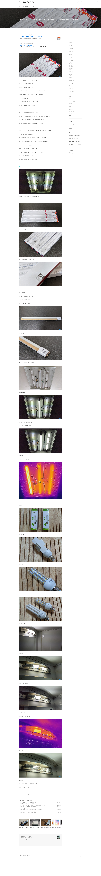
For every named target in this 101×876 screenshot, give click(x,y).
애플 (74, 143)
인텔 (69, 133)
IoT (70, 77)
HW (70, 45)
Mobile (71, 51)
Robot (71, 78)
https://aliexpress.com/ (25, 34)
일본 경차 (70, 135)
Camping (71, 91)
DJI (69, 137)
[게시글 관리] (24, 794)
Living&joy (72, 101)
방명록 (32, 6)
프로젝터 (75, 141)
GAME (71, 48)
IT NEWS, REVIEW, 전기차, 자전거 (27, 837)
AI (70, 81)
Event (71, 66)
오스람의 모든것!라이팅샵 (26, 45)
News (71, 42)
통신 (70, 99)
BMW (70, 94)
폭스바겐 (73, 138)
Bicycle (71, 92)
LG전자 (75, 144)
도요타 (75, 140)
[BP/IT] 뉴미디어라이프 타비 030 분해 (27, 803)
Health (71, 71)
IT (20, 800)
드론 (77, 146)
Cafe (70, 105)
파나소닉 (78, 137)
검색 (78, 2)
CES (70, 65)
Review (23, 800)
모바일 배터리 (71, 144)
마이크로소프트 (77, 133)
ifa (70, 63)
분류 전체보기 (72, 33)
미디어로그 (25, 6)
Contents (71, 111)
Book (70, 109)
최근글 (70, 124)
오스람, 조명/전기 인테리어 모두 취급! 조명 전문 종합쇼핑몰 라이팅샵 (33, 46)
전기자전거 (72, 133)
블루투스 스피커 (71, 141)
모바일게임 (71, 60)
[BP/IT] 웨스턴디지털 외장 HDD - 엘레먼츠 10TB (29, 811)
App (70, 53)
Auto (71, 83)
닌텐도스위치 (79, 144)
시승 (70, 85)
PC (70, 54)
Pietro (70, 98)
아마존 (77, 138)
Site (70, 115)
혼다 (76, 135)
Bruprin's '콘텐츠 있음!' (27, 2)
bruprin (71, 137)
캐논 (69, 146)
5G (70, 75)
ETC (70, 113)
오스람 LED (21, 163)
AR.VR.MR (71, 80)
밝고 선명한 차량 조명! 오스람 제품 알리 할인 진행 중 (30, 38)
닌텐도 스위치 (71, 140)
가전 (70, 62)
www (70, 57)
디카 (70, 59)
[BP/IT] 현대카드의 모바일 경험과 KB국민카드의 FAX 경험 (30, 809)
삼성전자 (77, 143)
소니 (72, 143)
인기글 (73, 124)
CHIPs (71, 72)
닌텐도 (70, 143)
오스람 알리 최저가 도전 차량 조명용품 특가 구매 (31, 36)
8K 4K (70, 74)
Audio (71, 68)
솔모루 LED (21, 166)
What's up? (72, 35)
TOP (81, 856)
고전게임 (71, 50)
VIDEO (71, 69)
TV (70, 108)
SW (70, 47)
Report (71, 37)
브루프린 (75, 137)
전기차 (71, 88)
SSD (75, 146)
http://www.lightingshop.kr (25, 43)
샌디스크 (78, 135)
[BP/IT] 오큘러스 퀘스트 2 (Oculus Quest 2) (28, 808)
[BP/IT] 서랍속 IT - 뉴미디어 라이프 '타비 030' (28, 806)
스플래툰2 (72, 146)
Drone (71, 56)
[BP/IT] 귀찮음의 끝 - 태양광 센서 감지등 (27, 812)
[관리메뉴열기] (99, 2)
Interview (71, 38)
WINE (70, 103)
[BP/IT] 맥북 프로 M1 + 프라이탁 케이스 (27, 802)
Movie (71, 106)
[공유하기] (22, 794)
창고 (70, 96)
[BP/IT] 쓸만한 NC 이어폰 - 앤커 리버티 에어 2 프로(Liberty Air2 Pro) (32, 805)
